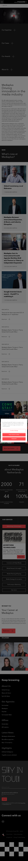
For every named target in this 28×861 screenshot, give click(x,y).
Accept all (14, 438)
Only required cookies (14, 434)
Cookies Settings (14, 430)
